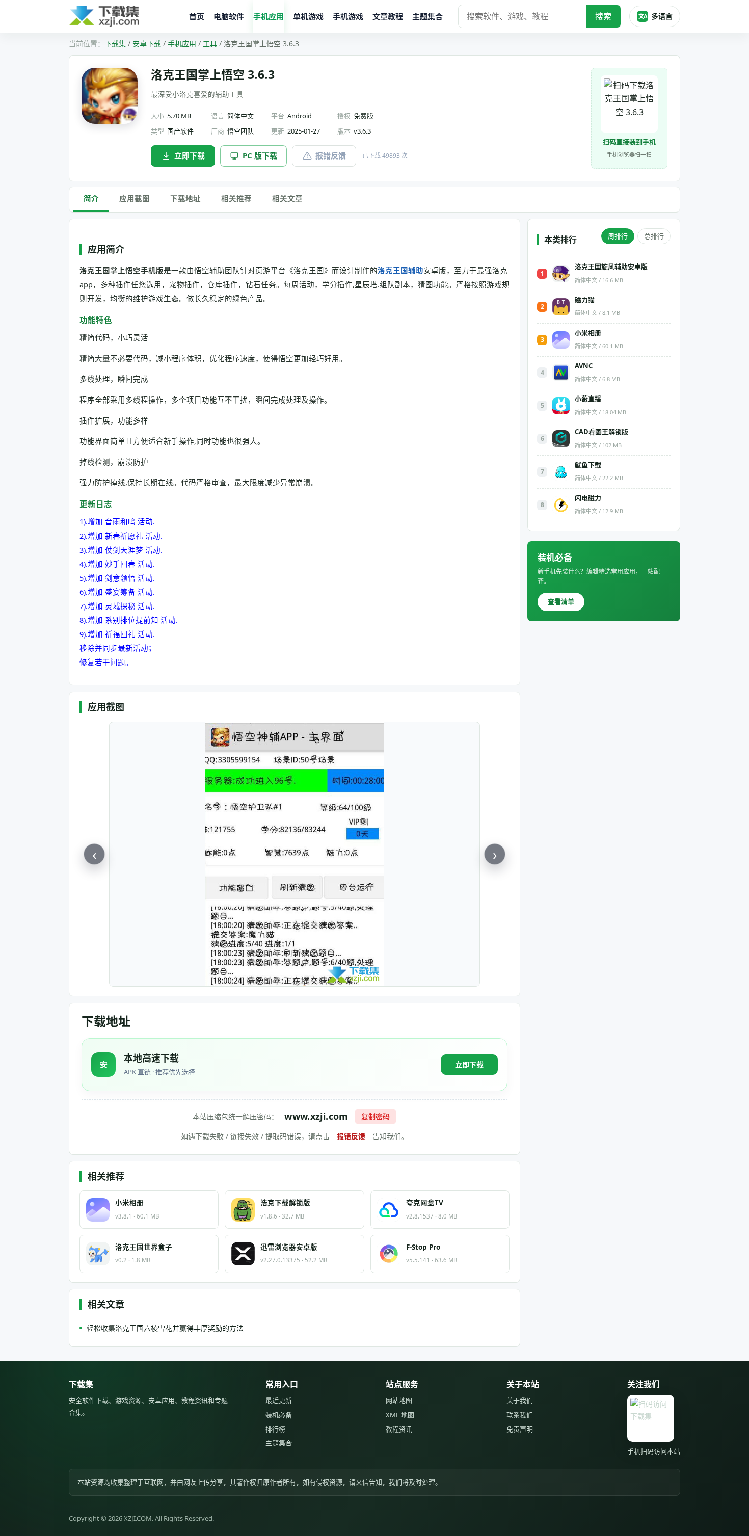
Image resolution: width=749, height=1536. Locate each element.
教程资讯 (399, 1429)
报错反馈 (330, 155)
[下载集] (125, 17)
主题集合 (427, 16)
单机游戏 (308, 16)
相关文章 (287, 198)
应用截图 (134, 198)
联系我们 (519, 1414)
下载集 (115, 43)
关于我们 (519, 1400)
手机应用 (268, 16)
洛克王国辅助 (400, 270)
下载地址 (185, 198)
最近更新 (278, 1400)
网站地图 (399, 1400)
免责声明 (519, 1429)
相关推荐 (236, 198)
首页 (196, 16)
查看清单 (561, 601)
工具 (210, 43)
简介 (91, 198)
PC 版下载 (260, 155)
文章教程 (387, 16)
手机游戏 (348, 16)
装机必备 (278, 1414)
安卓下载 (146, 43)
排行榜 (275, 1429)
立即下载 (189, 155)
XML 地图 (400, 1414)
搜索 (603, 16)
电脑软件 (228, 16)
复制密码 (375, 1116)
